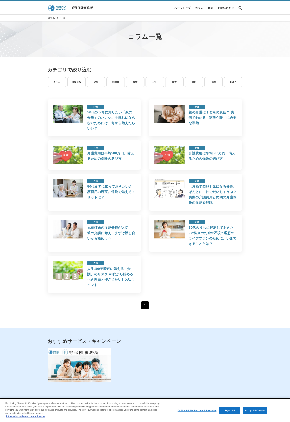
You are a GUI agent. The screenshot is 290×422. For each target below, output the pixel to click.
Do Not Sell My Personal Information (197, 410)
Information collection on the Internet (25, 416)
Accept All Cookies (255, 410)
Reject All (230, 410)
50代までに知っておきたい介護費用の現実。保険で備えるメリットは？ (111, 192)
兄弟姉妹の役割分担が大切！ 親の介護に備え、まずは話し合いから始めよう (111, 233)
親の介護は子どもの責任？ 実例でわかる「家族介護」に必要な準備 (213, 117)
